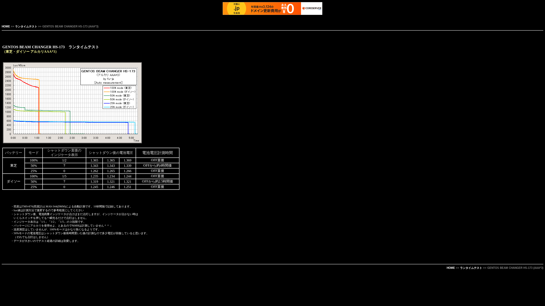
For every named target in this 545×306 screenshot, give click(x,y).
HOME (6, 26)
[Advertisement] (526, 108)
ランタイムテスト (26, 26)
